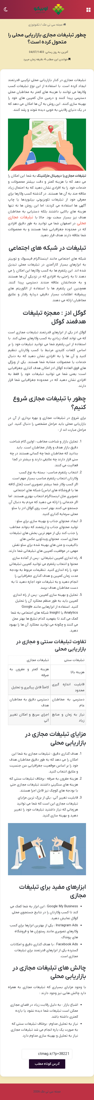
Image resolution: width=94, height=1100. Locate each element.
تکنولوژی (34, 25)
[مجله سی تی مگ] (47, 9)
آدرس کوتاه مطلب (47, 1064)
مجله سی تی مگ (52, 25)
